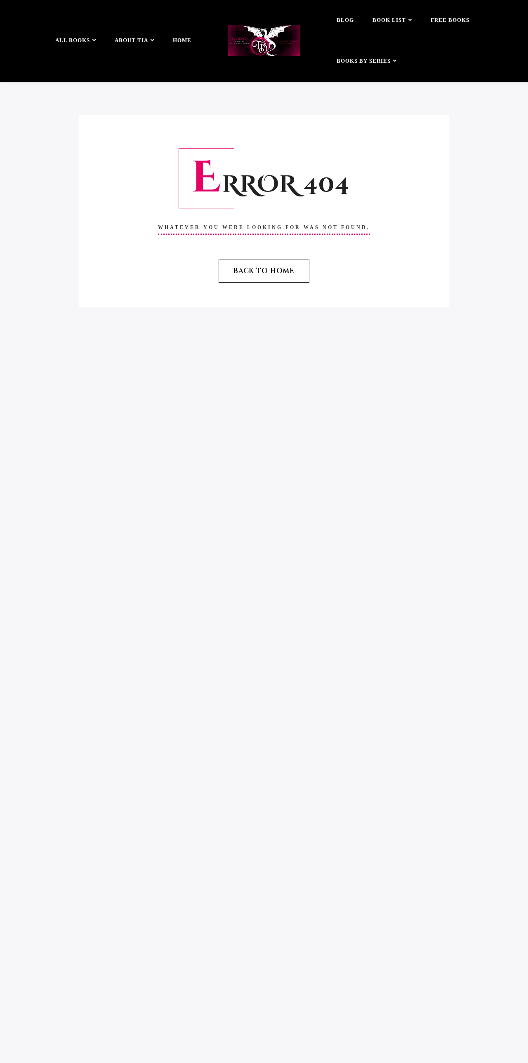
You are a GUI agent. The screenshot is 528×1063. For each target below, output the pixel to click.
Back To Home (264, 271)
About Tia (131, 40)
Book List (389, 20)
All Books (72, 40)
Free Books (450, 20)
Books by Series (364, 61)
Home (182, 40)
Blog (345, 20)
